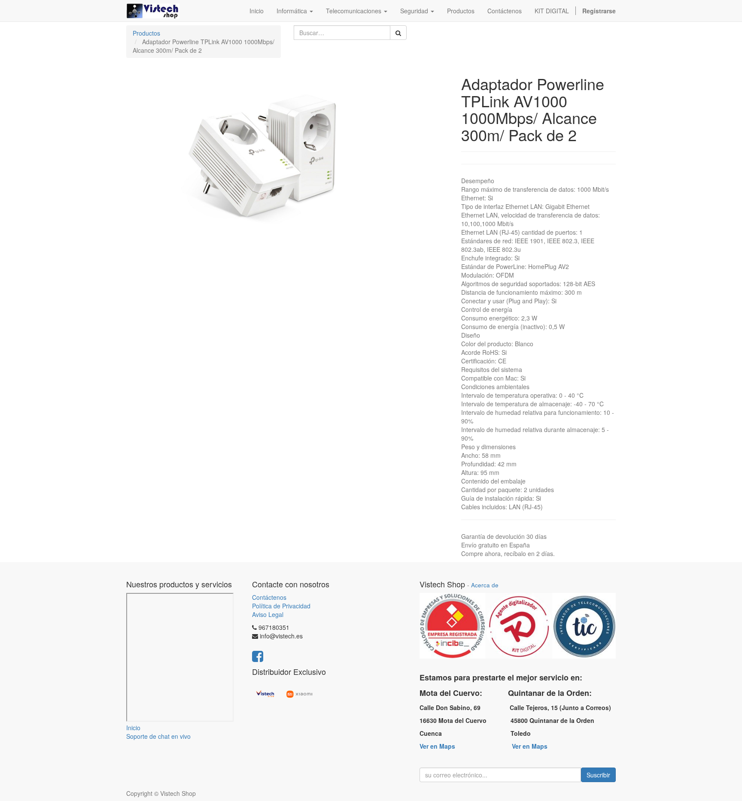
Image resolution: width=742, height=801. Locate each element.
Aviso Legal (267, 614)
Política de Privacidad (281, 606)
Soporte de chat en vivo (158, 736)
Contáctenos (269, 597)
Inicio (133, 727)
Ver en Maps (437, 746)
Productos (146, 33)
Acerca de (485, 585)
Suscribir (598, 775)
